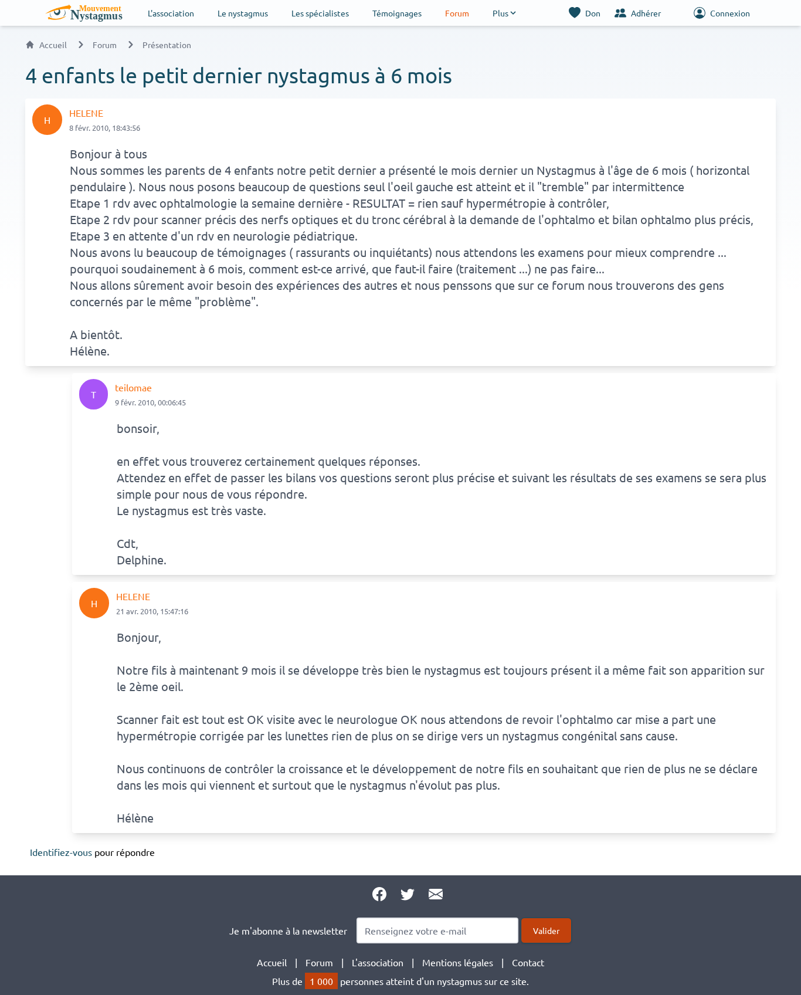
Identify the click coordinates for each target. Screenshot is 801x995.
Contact (528, 962)
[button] (505, 13)
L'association (171, 13)
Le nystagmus (243, 13)
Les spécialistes (320, 13)
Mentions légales (457, 962)
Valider (546, 930)
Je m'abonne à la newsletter (288, 930)
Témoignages (397, 13)
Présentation (166, 44)
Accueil (53, 44)
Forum (457, 13)
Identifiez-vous (61, 852)
